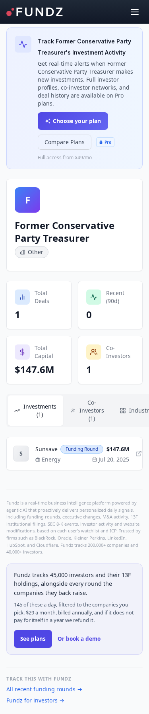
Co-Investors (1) (91, 410)
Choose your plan (77, 121)
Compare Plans (65, 142)
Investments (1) (39, 410)
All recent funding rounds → (44, 689)
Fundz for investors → (35, 700)
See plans (33, 638)
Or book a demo (79, 638)
